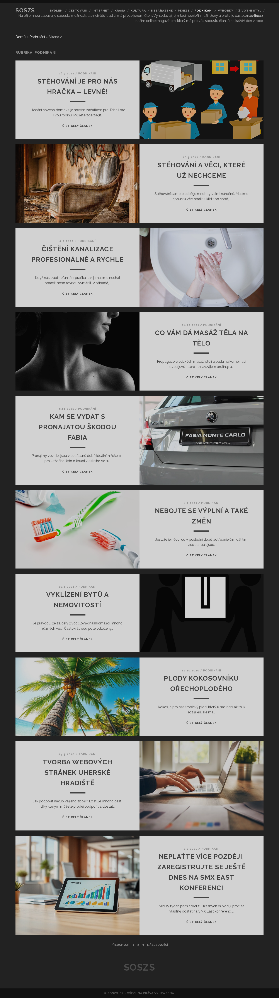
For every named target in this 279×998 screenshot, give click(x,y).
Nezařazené (162, 10)
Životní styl (250, 10)
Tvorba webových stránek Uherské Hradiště (77, 772)
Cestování (78, 10)
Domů (20, 37)
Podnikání (204, 10)
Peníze (183, 10)
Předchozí (120, 944)
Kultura (138, 10)
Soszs (25, 10)
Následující (157, 944)
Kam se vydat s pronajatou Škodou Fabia (77, 427)
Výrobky (225, 10)
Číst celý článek (77, 125)
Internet (101, 10)
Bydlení (56, 10)
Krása (120, 10)
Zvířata (257, 16)
